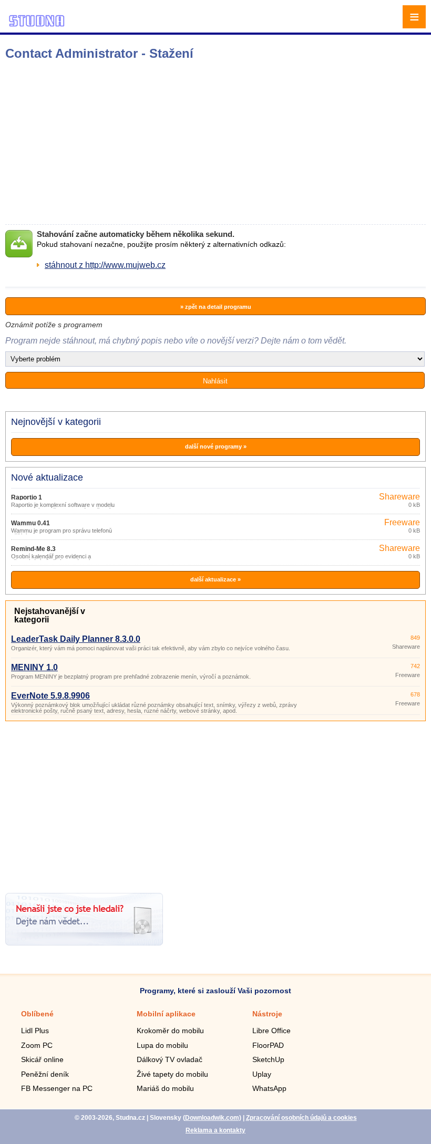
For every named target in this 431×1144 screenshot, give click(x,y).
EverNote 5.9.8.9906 (50, 695)
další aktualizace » (215, 579)
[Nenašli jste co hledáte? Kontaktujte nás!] (84, 942)
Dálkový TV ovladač (169, 1059)
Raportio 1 (26, 497)
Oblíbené (37, 1014)
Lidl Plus (35, 1030)
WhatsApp (269, 1088)
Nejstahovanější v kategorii (49, 615)
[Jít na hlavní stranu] (36, 24)
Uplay (261, 1074)
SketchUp (268, 1059)
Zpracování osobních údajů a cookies (301, 1117)
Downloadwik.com (212, 1117)
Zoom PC (37, 1045)
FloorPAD (268, 1045)
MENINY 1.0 (34, 667)
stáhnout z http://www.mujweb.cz (105, 265)
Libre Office (271, 1030)
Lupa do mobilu (162, 1045)
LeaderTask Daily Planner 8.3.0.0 (75, 639)
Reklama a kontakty (215, 1130)
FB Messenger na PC (57, 1088)
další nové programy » (216, 446)
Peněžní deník (45, 1074)
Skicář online (42, 1059)
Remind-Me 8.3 (33, 549)
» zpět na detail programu (215, 307)
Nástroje (267, 1014)
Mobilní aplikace (166, 1014)
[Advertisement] (165, 142)
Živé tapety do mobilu (172, 1074)
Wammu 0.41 (30, 523)
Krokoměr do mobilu (170, 1030)
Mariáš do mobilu (165, 1088)
